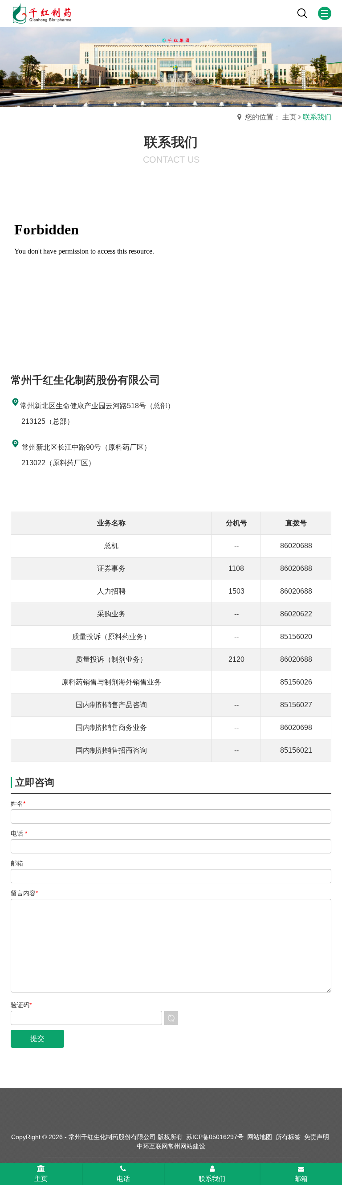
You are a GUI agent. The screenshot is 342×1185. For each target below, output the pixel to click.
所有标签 (288, 1136)
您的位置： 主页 (271, 117)
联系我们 (212, 1178)
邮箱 (301, 1178)
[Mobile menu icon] (324, 13)
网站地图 (259, 1136)
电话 (123, 1178)
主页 (41, 1178)
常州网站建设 (186, 1146)
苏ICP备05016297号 (215, 1136)
